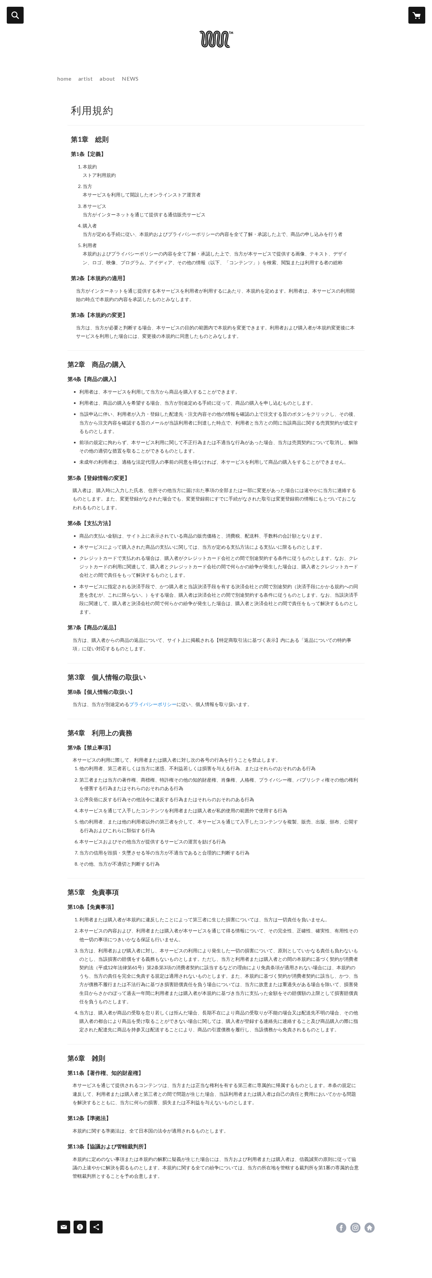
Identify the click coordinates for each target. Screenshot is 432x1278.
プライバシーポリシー (153, 704)
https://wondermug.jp (369, 1228)
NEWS (130, 78)
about (107, 78)
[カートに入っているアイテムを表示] (416, 15)
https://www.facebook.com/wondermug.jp (341, 1228)
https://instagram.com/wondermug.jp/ (355, 1228)
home (64, 78)
